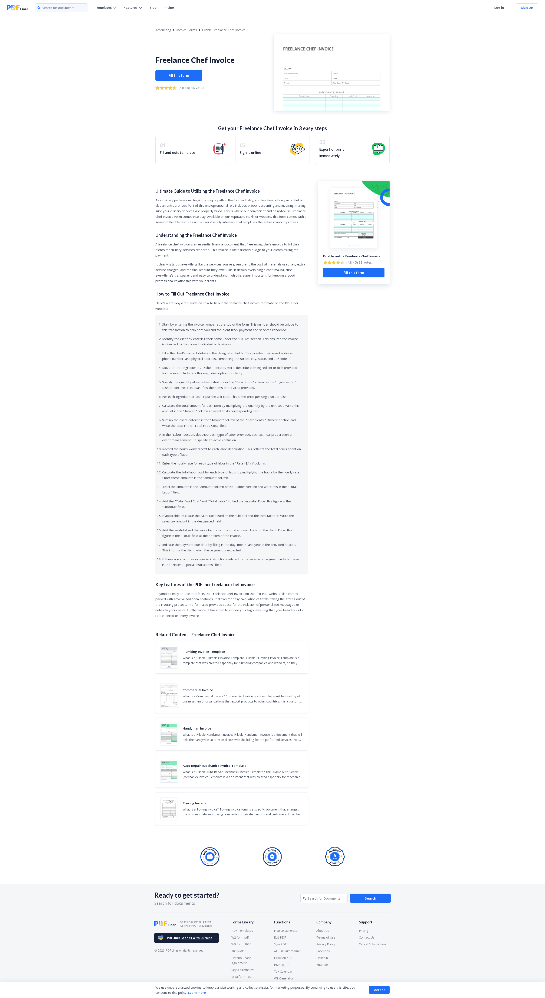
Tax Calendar (283, 971)
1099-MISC (239, 951)
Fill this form (179, 75)
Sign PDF (280, 944)
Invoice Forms (186, 30)
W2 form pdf (240, 937)
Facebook (323, 951)
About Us (322, 931)
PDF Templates (242, 931)
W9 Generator (283, 978)
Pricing (169, 7)
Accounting (163, 30)
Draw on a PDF (284, 958)
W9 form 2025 (241, 944)
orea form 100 (241, 977)
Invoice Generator (286, 931)
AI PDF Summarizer (287, 951)
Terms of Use (325, 937)
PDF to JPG (282, 965)
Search (370, 898)
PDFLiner (189, 938)
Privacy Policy (325, 944)
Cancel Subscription (372, 944)
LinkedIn (322, 958)
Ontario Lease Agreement (241, 960)
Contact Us (366, 937)
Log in (499, 7)
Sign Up (527, 7)
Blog (153, 7)
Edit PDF (280, 937)
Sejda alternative (242, 970)
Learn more (197, 992)
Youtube (322, 965)
